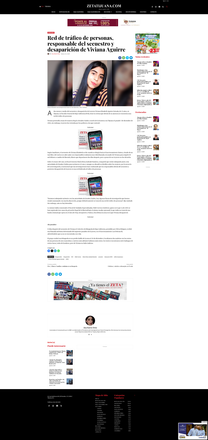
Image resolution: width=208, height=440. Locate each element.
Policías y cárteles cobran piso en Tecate (120, 266)
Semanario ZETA (108, 257)
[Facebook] (152, 6)
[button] (167, 6)
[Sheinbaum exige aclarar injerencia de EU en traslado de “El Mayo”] (156, 72)
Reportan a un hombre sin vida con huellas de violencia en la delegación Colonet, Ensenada (57, 381)
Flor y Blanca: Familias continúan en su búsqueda (62, 266)
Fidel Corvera (78, 257)
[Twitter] (163, 6)
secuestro (100, 257)
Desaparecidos (58, 257)
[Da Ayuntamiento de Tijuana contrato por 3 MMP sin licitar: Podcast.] (70, 353)
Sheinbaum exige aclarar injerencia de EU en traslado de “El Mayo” (144, 72)
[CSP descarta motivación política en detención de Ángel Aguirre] (156, 82)
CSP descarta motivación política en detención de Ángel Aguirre (144, 82)
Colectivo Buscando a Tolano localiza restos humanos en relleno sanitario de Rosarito (55, 371)
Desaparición (66, 257)
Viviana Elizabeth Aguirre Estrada (56, 259)
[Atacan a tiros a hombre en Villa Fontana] (156, 64)
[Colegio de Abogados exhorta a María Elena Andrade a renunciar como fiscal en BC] (70, 362)
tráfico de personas (118, 257)
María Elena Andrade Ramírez (90, 257)
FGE (72, 257)
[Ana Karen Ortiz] (48, 54)
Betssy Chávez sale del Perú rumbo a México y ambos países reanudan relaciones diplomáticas (144, 102)
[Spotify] (159, 6)
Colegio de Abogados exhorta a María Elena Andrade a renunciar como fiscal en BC (57, 362)
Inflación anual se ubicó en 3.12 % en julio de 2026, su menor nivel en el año (144, 92)
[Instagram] (155, 6)
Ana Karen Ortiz (56, 54)
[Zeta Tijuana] (104, 6)
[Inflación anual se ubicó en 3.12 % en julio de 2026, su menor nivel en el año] (156, 92)
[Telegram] (131, 57)
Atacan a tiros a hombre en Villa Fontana (144, 62)
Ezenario (51, 32)
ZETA (67, 259)
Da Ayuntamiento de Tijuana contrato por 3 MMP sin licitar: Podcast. (57, 352)
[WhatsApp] (123, 57)
